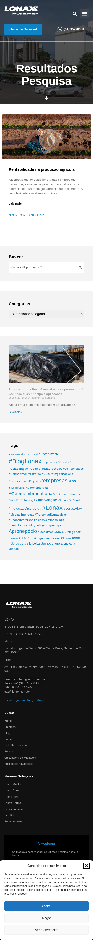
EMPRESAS (30, 538)
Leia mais (15, 203)
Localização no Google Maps (24, 700)
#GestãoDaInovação (23, 500)
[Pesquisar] (80, 267)
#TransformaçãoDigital (24, 525)
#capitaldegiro (49, 462)
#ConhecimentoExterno (25, 474)
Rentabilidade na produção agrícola (42, 169)
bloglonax (74, 532)
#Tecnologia (56, 519)
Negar (46, 918)
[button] (86, 866)
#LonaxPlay (72, 508)
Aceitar (46, 906)
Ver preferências (46, 930)
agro (43, 525)
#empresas (53, 480)
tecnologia (68, 543)
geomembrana (49, 538)
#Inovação (47, 500)
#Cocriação (65, 462)
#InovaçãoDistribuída (25, 508)
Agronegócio (23, 531)
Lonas (68, 538)
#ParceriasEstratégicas (51, 514)
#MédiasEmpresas (21, 514)
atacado (60, 532)
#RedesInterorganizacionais (28, 519)
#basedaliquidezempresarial (23, 454)
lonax (76, 538)
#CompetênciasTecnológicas (48, 468)
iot (62, 538)
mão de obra (17, 543)
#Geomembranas (68, 494)
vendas (14, 548)
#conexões (76, 468)
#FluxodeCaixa (16, 488)
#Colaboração (18, 468)
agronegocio (56, 525)
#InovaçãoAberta (70, 500)
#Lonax (52, 507)
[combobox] (42, 267)
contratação (15, 538)
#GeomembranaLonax (32, 493)
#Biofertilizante (49, 454)
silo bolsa (33, 543)
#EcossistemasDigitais (24, 481)
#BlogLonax (25, 461)
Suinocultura (50, 543)
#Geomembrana (36, 487)
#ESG (72, 481)
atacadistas (45, 532)
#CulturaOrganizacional (58, 474)
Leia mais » (15, 412)
